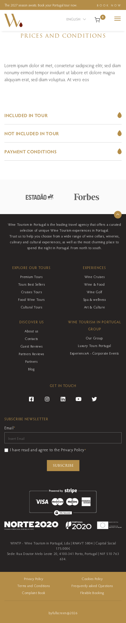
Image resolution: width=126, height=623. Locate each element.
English (74, 19)
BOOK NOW (109, 5)
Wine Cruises (94, 276)
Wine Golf (94, 291)
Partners (31, 361)
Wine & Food (94, 284)
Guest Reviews (31, 346)
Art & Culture (94, 307)
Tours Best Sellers (31, 284)
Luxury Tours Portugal (94, 345)
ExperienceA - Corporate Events (94, 353)
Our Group (94, 338)
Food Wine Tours (31, 299)
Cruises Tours (31, 291)
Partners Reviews (31, 353)
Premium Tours (31, 276)
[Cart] (97, 19)
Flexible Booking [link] (92, 592)
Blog (31, 369)
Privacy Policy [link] (33, 578)
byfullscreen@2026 (63, 612)
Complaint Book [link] (33, 592)
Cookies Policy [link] (92, 578)
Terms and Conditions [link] (33, 585)
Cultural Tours (31, 307)
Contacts (31, 338)
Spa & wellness (94, 299)
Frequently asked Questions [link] (92, 585)
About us (31, 331)
